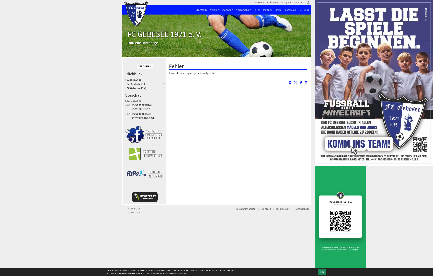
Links (278, 9)
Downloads (258, 2)
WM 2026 (298, 2)
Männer (226, 9)
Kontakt (266, 208)
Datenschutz (302, 208)
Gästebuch (289, 9)
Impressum (282, 208)
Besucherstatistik (245, 208)
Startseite (202, 9)
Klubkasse (272, 2)
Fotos (257, 9)
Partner (267, 9)
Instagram (286, 2)
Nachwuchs (242, 9)
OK (322, 272)
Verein (214, 9)
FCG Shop (304, 9)
